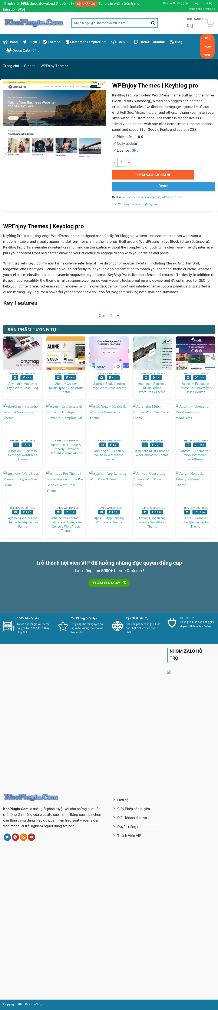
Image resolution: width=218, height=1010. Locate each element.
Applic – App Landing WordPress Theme (109, 520)
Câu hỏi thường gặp (175, 3)
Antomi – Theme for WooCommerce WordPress (195, 455)
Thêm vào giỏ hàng (153, 175)
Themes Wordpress (148, 197)
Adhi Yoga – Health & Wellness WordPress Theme (109, 455)
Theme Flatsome (152, 42)
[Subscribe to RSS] (23, 837)
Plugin (32, 42)
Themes (54, 42)
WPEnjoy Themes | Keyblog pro (137, 204)
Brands (29, 66)
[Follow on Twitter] (7, 837)
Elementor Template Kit (88, 42)
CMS (121, 42)
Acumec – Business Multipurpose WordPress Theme (152, 388)
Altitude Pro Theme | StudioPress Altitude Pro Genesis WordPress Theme (66, 524)
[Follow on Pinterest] (15, 837)
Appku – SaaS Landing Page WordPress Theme (109, 386)
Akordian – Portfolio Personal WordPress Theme (22, 455)
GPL (135, 150)
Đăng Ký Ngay (86, 3)
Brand (13, 42)
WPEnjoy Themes (54, 66)
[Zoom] (9, 151)
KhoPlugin (36, 1004)
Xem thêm (107, 315)
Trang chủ (11, 66)
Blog (196, 3)
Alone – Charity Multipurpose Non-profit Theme (66, 388)
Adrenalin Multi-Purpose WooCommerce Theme (152, 453)
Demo (163, 186)
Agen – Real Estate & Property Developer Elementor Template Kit (65, 449)
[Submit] (153, 23)
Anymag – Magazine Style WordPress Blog (22, 386)
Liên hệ (208, 3)
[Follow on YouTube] (31, 837)
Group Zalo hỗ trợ (26, 50)
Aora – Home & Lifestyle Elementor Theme (195, 522)
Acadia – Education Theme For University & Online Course (195, 388)
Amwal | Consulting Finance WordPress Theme (152, 522)
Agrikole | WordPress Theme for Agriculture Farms (22, 522)
